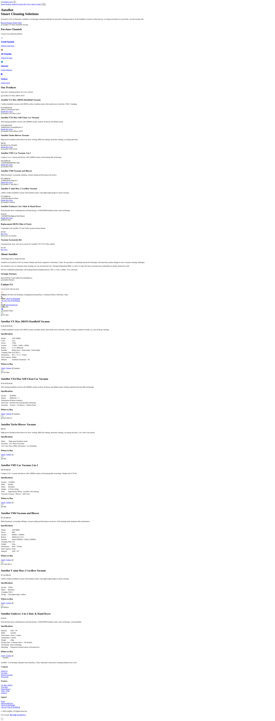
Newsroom (4, 677)
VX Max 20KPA (7, 685)
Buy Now (27, 4)
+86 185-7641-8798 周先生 (10, 301)
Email (3, 701)
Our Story (4, 673)
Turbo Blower (5, 689)
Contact (38, 4)
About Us (4, 671)
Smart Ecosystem (18, 4)
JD (13, 368)
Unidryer (4, 693)
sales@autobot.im (12, 305)
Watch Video (17, 23)
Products (8, 4)
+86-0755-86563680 (13, 299)
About (33, 4)
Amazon (17, 368)
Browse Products (6, 23)
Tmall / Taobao (6, 368)
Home (3, 4)
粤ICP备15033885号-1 (18, 715)
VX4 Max (4, 687)
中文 (43, 4)
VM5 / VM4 (5, 691)
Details (3, 111)
